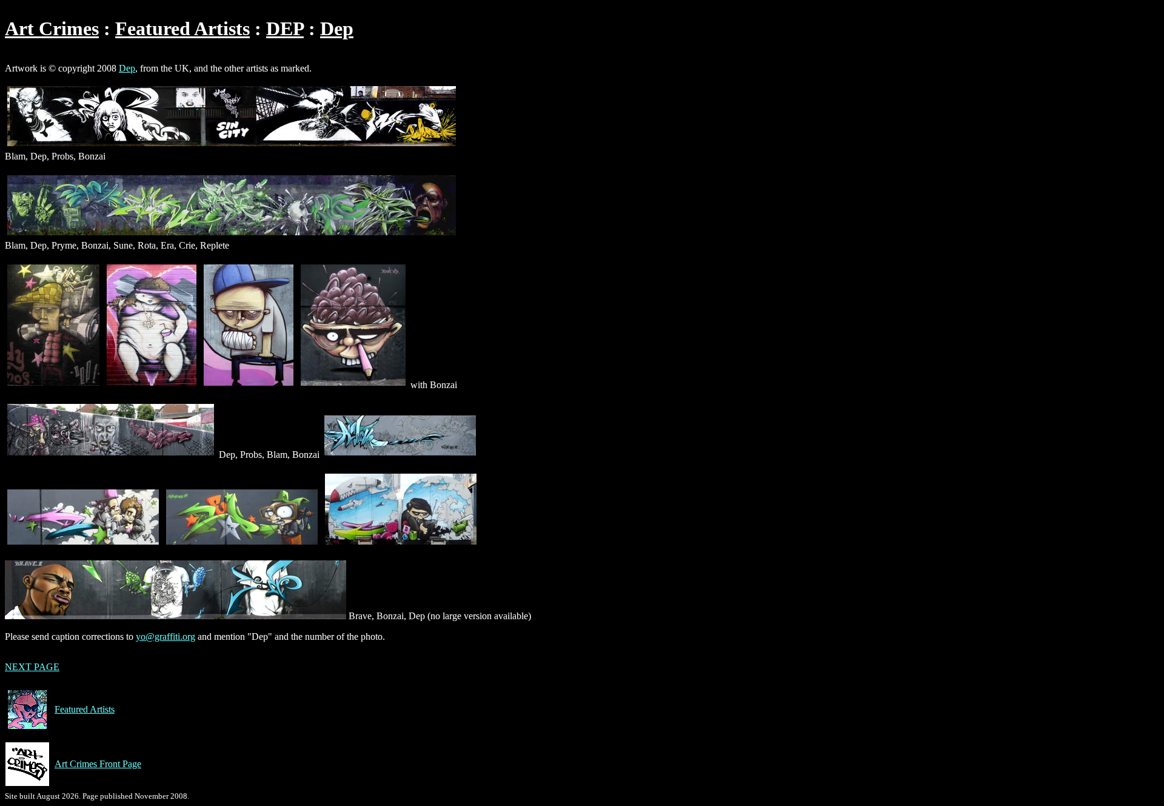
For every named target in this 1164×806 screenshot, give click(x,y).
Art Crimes (52, 28)
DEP (285, 28)
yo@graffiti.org (165, 636)
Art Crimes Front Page (98, 764)
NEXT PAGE (32, 667)
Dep (336, 28)
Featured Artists (182, 28)
